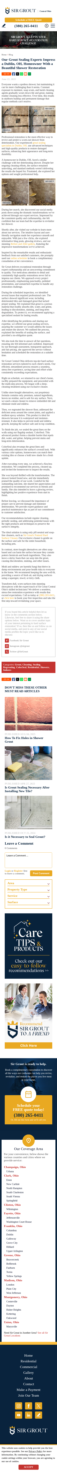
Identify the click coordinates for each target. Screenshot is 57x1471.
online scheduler (19, 258)
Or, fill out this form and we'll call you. (28, 1120)
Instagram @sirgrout (20, 646)
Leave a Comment (19, 843)
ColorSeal (21, 667)
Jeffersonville (13, 1217)
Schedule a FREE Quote (28, 20)
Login (8, 871)
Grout (18, 664)
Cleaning (27, 664)
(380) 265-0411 (26, 26)
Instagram (18, 1405)
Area (10, 883)
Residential (33, 667)
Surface (12, 902)
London (10, 1284)
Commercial (28, 1367)
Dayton (10, 1305)
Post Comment (41, 873)
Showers (44, 667)
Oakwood (11, 1318)
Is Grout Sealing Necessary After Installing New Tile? (27, 789)
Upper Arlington (14, 1251)
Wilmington (12, 1209)
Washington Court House (19, 1221)
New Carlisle (12, 1184)
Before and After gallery (23, 244)
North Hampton (14, 1188)
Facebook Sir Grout (19, 640)
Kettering (11, 1314)
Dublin (9, 1234)
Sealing (36, 664)
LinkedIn (28, 1415)
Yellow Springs (14, 1276)
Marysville (11, 1326)
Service (12, 895)
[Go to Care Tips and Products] (28, 946)
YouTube (18, 1415)
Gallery (28, 1373)
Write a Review (4, 25)
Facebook (13, 74)
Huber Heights (13, 1309)
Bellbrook (11, 1263)
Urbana (10, 1171)
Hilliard (10, 1247)
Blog (11, 54)
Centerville (11, 1301)
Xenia (9, 1272)
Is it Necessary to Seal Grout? (25, 836)
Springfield (11, 1200)
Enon (9, 1180)
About (28, 1378)
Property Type (17, 889)
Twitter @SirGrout (19, 651)
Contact (28, 1384)
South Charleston (15, 1192)
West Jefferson (13, 1293)
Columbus (11, 1230)
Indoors (7, 670)
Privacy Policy (35, 1451)
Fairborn (10, 1268)
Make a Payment (28, 1390)
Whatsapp (21, 74)
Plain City (11, 1288)
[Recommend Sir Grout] (28, 1016)
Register (18, 871)
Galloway (11, 1238)
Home (4, 54)
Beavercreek (12, 1259)
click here (9, 598)
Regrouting (9, 667)
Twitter (17, 74)
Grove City (12, 1242)
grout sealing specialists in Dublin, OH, (23, 144)
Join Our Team (28, 1395)
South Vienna (13, 1196)
